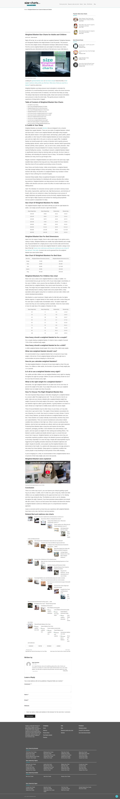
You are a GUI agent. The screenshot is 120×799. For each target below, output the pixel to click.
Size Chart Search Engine (84, 732)
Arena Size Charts (83, 755)
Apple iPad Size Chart (84, 57)
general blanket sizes (38, 80)
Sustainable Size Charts (49, 790)
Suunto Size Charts (83, 757)
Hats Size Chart (47, 770)
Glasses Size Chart (83, 770)
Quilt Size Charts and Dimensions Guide (56, 565)
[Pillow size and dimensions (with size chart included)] (36, 581)
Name (26, 694)
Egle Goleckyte (34, 37)
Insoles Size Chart (48, 764)
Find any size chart (63, 4)
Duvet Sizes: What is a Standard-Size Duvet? (51, 518)
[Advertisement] (47, 23)
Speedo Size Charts (65, 756)
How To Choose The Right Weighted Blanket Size (39, 123)
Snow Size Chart (82, 768)
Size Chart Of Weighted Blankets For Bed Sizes (38, 109)
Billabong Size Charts (48, 752)
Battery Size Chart (65, 764)
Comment (27, 684)
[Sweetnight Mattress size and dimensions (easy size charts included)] (30, 579)
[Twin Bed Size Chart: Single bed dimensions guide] (50, 587)
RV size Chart (29, 765)
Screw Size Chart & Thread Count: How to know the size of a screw (86, 64)
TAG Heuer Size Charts (31, 752)
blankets (45, 128)
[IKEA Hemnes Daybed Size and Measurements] (63, 533)
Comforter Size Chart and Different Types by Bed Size (53, 542)
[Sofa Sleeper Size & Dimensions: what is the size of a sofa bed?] (30, 542)
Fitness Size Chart (30, 767)
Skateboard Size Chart (49, 767)
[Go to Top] (116, 796)
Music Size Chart (65, 767)
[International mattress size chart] (56, 634)
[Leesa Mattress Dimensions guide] (50, 611)
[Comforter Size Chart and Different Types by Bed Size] (36, 544)
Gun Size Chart (82, 767)
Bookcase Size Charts (31, 764)
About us (45, 730)
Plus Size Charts (82, 788)
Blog (95, 4)
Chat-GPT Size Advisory (84, 730)
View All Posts (35, 671)
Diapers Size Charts (48, 768)
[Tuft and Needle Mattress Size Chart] (30, 626)
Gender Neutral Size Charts (85, 787)
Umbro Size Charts (48, 757)
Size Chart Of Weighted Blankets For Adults (37, 106)
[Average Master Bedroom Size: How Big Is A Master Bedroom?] (56, 554)
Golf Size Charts (29, 788)
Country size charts (83, 764)
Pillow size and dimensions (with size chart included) (52, 580)
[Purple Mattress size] (50, 632)
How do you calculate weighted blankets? (37, 118)
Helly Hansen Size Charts (49, 755)
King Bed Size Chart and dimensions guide (65, 591)
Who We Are (89, 4)
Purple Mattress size (58, 630)
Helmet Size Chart (65, 768)
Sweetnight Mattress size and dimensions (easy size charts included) (49, 578)
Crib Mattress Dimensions (46, 605)
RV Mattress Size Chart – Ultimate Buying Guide (45, 603)
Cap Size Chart (82, 765)
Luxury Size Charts (65, 788)
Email (26, 700)
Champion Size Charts (66, 755)
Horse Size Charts (48, 788)
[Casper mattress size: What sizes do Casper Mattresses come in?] (50, 526)
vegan (45, 791)
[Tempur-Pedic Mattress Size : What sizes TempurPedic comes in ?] (43, 522)
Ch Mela (42, 485)
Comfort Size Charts (30, 787)
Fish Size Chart (64, 787)
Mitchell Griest (30, 78)
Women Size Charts (65, 776)
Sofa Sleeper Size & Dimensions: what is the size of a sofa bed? (48, 540)
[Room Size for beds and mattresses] (63, 637)
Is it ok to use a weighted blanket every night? (38, 120)
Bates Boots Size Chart (84, 753)
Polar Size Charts (65, 752)
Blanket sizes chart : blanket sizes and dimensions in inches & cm (48, 516)
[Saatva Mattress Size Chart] (36, 628)
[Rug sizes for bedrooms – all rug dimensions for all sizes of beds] (56, 572)
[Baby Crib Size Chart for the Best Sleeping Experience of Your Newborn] (36, 563)
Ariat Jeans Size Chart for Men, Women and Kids (60, 651)
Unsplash (34, 78)
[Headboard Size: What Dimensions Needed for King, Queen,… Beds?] (43, 546)
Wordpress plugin (83, 728)
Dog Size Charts (47, 787)
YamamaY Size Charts (31, 757)
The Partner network (47, 735)
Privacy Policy (46, 732)
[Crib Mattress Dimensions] (36, 607)
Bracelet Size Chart (48, 765)
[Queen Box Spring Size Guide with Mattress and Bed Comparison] (50, 550)
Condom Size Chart (30, 768)
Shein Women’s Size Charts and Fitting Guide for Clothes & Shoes (86, 19)
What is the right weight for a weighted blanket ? (38, 121)
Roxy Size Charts (47, 753)
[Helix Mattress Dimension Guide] (63, 617)
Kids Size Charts (47, 776)
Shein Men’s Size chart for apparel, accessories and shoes (87, 25)
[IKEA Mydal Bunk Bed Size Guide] (56, 529)
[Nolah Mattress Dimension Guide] (56, 613)
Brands (81, 4)
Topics (85, 4)
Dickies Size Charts (30, 755)
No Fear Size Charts (65, 757)
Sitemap (63, 732)
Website (26, 705)
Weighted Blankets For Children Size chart (37, 111)
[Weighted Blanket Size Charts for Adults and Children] (50, 568)
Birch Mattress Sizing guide (54, 607)
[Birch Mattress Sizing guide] (43, 609)
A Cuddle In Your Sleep (33, 104)
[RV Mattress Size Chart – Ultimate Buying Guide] (30, 605)
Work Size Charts (65, 790)
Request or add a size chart (73, 4)
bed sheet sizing (49, 80)
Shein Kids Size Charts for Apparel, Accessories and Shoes (87, 31)
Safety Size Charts (30, 790)
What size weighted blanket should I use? (37, 116)
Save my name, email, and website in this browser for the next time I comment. (48, 712)
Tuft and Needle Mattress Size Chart (42, 624)
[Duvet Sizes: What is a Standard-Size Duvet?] (36, 520)
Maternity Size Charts (30, 770)
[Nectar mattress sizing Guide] (43, 630)
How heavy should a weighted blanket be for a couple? (40, 113)
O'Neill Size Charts (65, 753)
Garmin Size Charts (30, 753)
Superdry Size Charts (48, 756)
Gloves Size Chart (65, 770)
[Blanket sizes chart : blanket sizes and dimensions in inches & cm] (30, 518)
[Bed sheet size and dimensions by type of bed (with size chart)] (43, 583)
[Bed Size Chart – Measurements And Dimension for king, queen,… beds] (63, 596)
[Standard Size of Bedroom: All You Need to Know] (30, 561)
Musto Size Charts (83, 752)
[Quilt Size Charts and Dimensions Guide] (43, 566)
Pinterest (45, 737)
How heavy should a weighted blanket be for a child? (39, 115)
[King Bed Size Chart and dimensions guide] (56, 591)
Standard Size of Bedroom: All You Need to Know (45, 559)
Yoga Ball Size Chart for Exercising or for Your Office (36, 651)
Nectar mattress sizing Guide (54, 628)
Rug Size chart (64, 765)
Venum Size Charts (83, 756)
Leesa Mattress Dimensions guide (61, 609)
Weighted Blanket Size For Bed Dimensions (37, 108)
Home (25, 9)
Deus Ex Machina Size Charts (32, 756)
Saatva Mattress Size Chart (47, 626)
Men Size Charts (29, 776)
